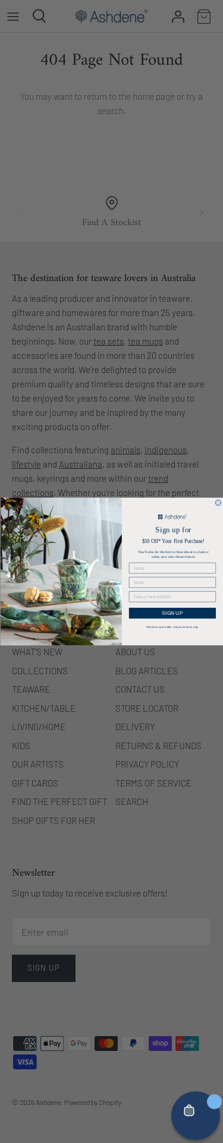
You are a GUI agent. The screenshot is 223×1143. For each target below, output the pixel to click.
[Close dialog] (218, 503)
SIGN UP (172, 613)
